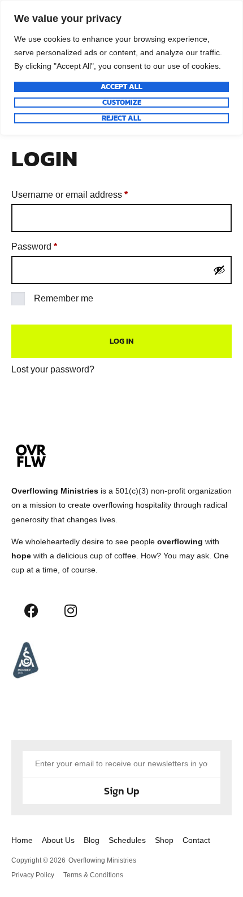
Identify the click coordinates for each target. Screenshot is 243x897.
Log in (121, 341)
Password (52, 244)
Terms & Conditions (93, 875)
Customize (121, 102)
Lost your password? (52, 369)
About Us (58, 840)
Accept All (121, 87)
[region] (121, 67)
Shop (164, 840)
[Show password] (219, 270)
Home (22, 840)
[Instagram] (70, 610)
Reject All (121, 118)
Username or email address (87, 192)
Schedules (127, 840)
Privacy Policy (32, 875)
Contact (196, 840)
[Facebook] (31, 610)
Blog (91, 840)
